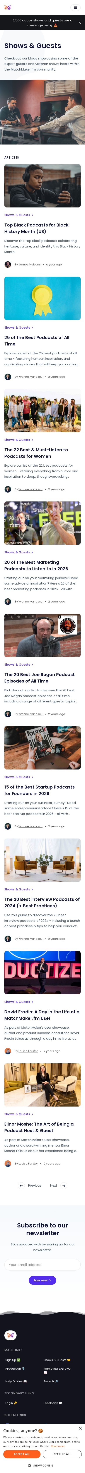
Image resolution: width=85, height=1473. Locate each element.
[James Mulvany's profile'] (7, 264)
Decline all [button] (62, 1454)
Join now (40, 1280)
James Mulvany (30, 264)
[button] (42, 1465)
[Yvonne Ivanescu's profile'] (7, 376)
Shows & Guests (17, 215)
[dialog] (42, 1448)
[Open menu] (75, 7)
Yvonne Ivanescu (30, 377)
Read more (58, 1446)
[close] (79, 22)
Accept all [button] (22, 1454)
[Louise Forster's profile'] (7, 1051)
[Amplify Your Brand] (7, 7)
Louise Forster (28, 1051)
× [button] (80, 1428)
